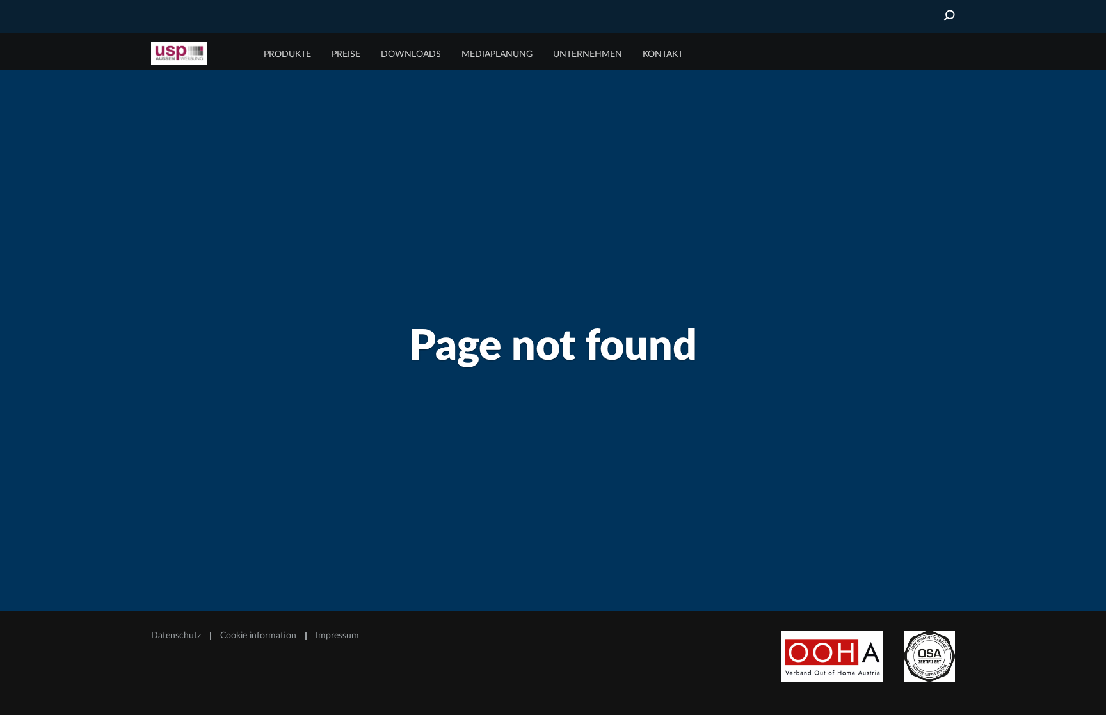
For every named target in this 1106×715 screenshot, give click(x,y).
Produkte (287, 54)
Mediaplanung (497, 54)
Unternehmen (587, 54)
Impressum (337, 635)
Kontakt (663, 54)
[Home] (199, 53)
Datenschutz (176, 635)
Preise (346, 54)
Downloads (411, 54)
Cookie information (258, 635)
